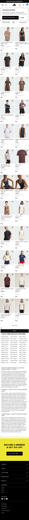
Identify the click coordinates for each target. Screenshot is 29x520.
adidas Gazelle (5, 344)
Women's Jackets (5, 354)
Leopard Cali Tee (5, 92)
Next (14, 330)
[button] (12, 28)
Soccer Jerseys (14, 340)
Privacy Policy (4, 508)
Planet (2, 492)
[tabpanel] (14, 179)
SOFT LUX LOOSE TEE (5, 241)
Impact (2, 487)
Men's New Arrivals (23, 350)
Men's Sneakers (23, 340)
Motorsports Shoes (14, 356)
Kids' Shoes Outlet (14, 358)
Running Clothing (14, 348)
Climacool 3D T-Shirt (6, 68)
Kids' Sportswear (14, 350)
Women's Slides (5, 358)
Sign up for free (13, 453)
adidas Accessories (23, 346)
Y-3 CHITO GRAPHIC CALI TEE (21, 314)
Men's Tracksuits (23, 348)
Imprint (2, 512)
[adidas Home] (14, 5)
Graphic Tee (18, 164)
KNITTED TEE (4, 265)
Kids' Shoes (13, 338)
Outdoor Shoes (14, 360)
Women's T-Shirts (5, 346)
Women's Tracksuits (5, 350)
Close (22, 17)
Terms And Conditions (5, 510)
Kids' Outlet (13, 362)
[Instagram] (4, 498)
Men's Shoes (22, 336)
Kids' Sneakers (14, 342)
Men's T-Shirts (23, 344)
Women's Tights (5, 362)
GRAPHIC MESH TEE (19, 115)
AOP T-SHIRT (18, 68)
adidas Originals (5, 352)
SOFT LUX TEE (18, 216)
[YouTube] (7, 498)
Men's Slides (22, 356)
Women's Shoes (5, 338)
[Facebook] (2, 498)
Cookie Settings (4, 506)
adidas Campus (5, 340)
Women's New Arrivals (23, 354)
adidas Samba (4, 336)
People (2, 490)
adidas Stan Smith (5, 356)
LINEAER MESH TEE (19, 265)
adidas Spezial (4, 348)
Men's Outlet (22, 358)
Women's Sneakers (5, 342)
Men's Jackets (22, 352)
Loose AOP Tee (18, 92)
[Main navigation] (2, 4)
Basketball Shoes (14, 352)
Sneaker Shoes (23, 338)
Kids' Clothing (13, 346)
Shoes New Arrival (23, 342)
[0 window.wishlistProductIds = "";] (6, 5)
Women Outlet (22, 362)
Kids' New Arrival (14, 354)
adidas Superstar (5, 360)
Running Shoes (14, 344)
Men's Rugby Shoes (23, 360)
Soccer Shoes (13, 336)
